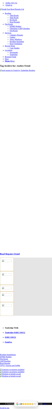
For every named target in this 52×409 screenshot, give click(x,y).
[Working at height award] (26, 375)
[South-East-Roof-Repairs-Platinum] (7, 275)
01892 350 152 (11, 3)
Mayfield (3, 395)
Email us (9, 5)
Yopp (45, 404)
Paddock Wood (6, 400)
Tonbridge (4, 391)
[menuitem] (28, 3)
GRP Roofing (5, 361)
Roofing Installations (8, 355)
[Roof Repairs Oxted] (26, 70)
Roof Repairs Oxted (10, 254)
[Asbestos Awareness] (26, 371)
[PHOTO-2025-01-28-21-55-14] (12, 9)
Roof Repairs (5, 363)
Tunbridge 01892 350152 (15, 333)
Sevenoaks (4, 397)
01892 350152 (10, 337)
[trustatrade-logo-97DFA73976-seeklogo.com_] (7, 261)
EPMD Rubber (6, 357)
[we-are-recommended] (7, 289)
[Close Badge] (37, 402)
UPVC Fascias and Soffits (10, 365)
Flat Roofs (4, 359)
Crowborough (5, 393)
